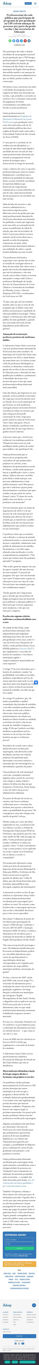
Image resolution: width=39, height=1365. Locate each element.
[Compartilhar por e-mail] (25, 40)
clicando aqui (23, 1256)
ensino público (9, 1276)
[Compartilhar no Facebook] (17, 40)
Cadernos (16, 1320)
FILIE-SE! (19, 1336)
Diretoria (5, 1320)
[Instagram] (19, 1344)
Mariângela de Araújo (14, 1282)
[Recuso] (37, 1359)
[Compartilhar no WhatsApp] (10, 40)
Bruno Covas (7, 1273)
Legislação (30, 1320)
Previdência (30, 1322)
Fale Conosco (7, 1332)
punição (11, 1279)
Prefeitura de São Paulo (19, 1285)
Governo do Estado (25, 1279)
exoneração (30, 1276)
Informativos (17, 1315)
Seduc (14, 1273)
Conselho (5, 1322)
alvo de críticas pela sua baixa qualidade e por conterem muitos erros (18, 1183)
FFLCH (16, 1279)
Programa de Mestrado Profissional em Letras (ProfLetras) (17, 119)
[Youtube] (22, 1344)
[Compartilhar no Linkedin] (29, 40)
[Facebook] (16, 1344)
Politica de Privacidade (27, 1362)
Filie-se (28, 3)
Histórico (5, 1315)
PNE (14, 1325)
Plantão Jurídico (31, 1315)
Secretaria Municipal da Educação (19, 1288)
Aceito (7, 1362)
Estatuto (5, 1317)
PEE (14, 1322)
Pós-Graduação (26, 1282)
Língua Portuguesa (20, 1276)
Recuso (14, 1362)
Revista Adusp (17, 1317)
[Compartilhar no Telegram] (21, 40)
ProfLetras (32, 1273)
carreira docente (22, 1273)
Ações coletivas (31, 1317)
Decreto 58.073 (27, 649)
